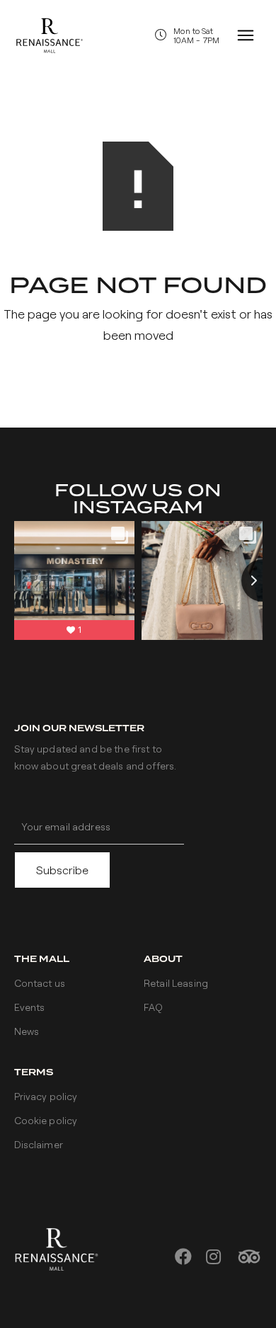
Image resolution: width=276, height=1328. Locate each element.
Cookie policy (46, 1120)
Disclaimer (38, 1144)
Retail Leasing (176, 983)
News (27, 1031)
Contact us (39, 983)
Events (29, 1007)
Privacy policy (46, 1096)
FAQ (153, 1007)
